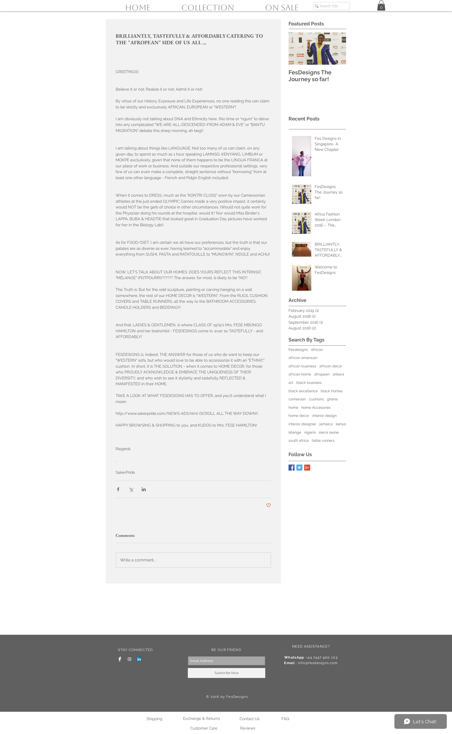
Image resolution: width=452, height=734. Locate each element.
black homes (332, 391)
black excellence (303, 391)
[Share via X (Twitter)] (130, 489)
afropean (322, 374)
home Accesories (316, 407)
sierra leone (329, 432)
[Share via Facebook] (118, 489)
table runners (323, 440)
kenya (341, 424)
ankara (338, 374)
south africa (299, 440)
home (293, 407)
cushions (316, 399)
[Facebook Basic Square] (292, 468)
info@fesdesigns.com (318, 663)
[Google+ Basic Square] (307, 468)
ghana (332, 399)
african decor (330, 366)
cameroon (297, 399)
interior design (324, 415)
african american (303, 358)
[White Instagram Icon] (129, 659)
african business (302, 366)
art (291, 382)
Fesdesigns (298, 349)
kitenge (295, 432)
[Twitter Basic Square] (299, 468)
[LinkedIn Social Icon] (139, 659)
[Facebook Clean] (119, 659)
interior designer (302, 424)
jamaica (326, 424)
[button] (381, 5)
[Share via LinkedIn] (143, 489)
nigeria (310, 432)
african (317, 349)
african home (300, 374)
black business (309, 382)
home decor (299, 415)
